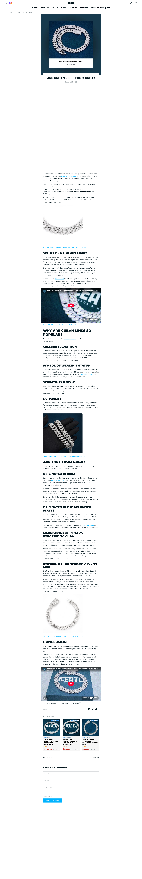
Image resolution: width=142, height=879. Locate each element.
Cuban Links (59, 279)
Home (6, 12)
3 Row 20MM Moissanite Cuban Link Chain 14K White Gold (65, 325)
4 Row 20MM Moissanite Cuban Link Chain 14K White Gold (50, 742)
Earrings (84, 8)
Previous (48, 757)
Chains (55, 8)
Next (95, 757)
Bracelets (73, 8)
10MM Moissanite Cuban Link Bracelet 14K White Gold (90, 742)
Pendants (45, 8)
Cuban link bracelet (87, 374)
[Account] (131, 3)
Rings (63, 8)
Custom (35, 8)
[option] (50, 735)
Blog (11, 12)
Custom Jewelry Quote (100, 8)
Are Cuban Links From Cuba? (23, 12)
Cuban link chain (87, 525)
